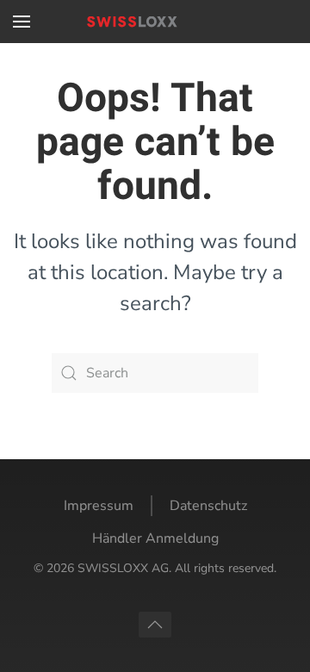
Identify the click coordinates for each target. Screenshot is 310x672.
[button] (21, 21)
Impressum (98, 505)
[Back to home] (155, 21)
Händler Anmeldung (155, 538)
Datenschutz (208, 505)
